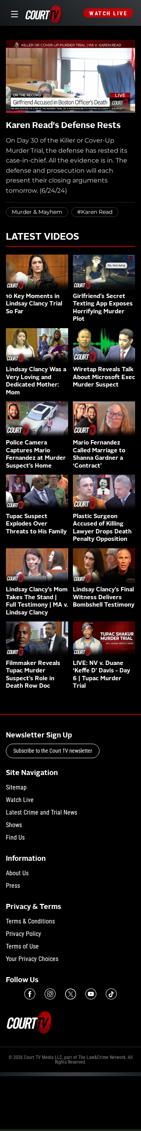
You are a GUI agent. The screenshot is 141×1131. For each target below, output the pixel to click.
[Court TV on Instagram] (50, 993)
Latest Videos (42, 237)
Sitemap (16, 787)
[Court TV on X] (70, 993)
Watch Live (108, 13)
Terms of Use (22, 946)
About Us (17, 873)
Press (13, 885)
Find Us (15, 837)
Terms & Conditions (30, 921)
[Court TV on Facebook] (29, 993)
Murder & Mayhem (37, 212)
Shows (14, 825)
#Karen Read (94, 212)
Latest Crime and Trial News (41, 812)
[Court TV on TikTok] (111, 993)
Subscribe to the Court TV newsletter (52, 751)
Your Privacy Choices (32, 959)
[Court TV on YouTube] (90, 993)
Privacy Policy (23, 934)
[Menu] (13, 13)
